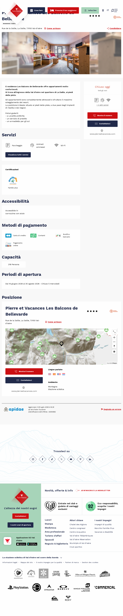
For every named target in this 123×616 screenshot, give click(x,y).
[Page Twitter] (61, 459)
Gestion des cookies (90, 562)
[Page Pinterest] (80, 459)
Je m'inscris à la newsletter (95, 490)
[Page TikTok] (52, 459)
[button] (108, 10)
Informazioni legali (9, 562)
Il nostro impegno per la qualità (49, 562)
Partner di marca (72, 562)
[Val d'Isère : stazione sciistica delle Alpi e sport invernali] (14, 9)
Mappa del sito (27, 562)
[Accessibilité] (103, 10)
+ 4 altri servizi (102, 105)
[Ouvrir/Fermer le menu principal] (114, 10)
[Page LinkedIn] (90, 459)
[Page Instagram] (33, 459)
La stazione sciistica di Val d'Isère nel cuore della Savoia (30, 557)
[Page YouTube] (71, 459)
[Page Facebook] (42, 459)
